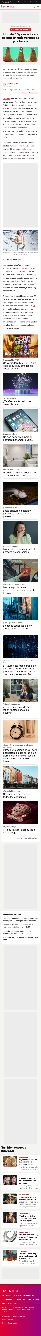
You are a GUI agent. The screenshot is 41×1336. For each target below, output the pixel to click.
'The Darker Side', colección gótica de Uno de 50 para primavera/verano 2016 (27, 1218)
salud (19, 1309)
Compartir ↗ (33, 93)
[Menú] (38, 6)
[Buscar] (33, 6)
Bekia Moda (15, 26)
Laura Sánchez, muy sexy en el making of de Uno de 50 (28, 1255)
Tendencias (24, 1251)
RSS (19, 1320)
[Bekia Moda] (7, 6)
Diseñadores (28, 1295)
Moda (20, 2)
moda (12, 1307)
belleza (18, 1307)
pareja (4, 1309)
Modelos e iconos (9, 1303)
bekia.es (5, 1307)
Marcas (36, 1299)
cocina (24, 1307)
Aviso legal (6, 1316)
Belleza (26, 2)
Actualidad (13, 2)
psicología (26, 1309)
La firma (6, 99)
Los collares (20, 271)
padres (31, 1307)
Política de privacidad (20, 1316)
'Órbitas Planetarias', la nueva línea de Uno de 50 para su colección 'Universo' (28, 1237)
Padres (38, 2)
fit (38, 1309)
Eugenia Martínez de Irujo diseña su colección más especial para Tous (28, 1161)
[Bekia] (5, 2)
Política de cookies (9, 1320)
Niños (19, 1299)
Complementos (25, 26)
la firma (23, 152)
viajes (5, 1311)
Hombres (27, 1299)
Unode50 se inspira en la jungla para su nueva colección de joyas (27, 1199)
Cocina (32, 2)
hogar (34, 1309)
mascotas (11, 1309)
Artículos (17, 1295)
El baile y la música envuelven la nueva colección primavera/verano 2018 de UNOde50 (27, 1180)
